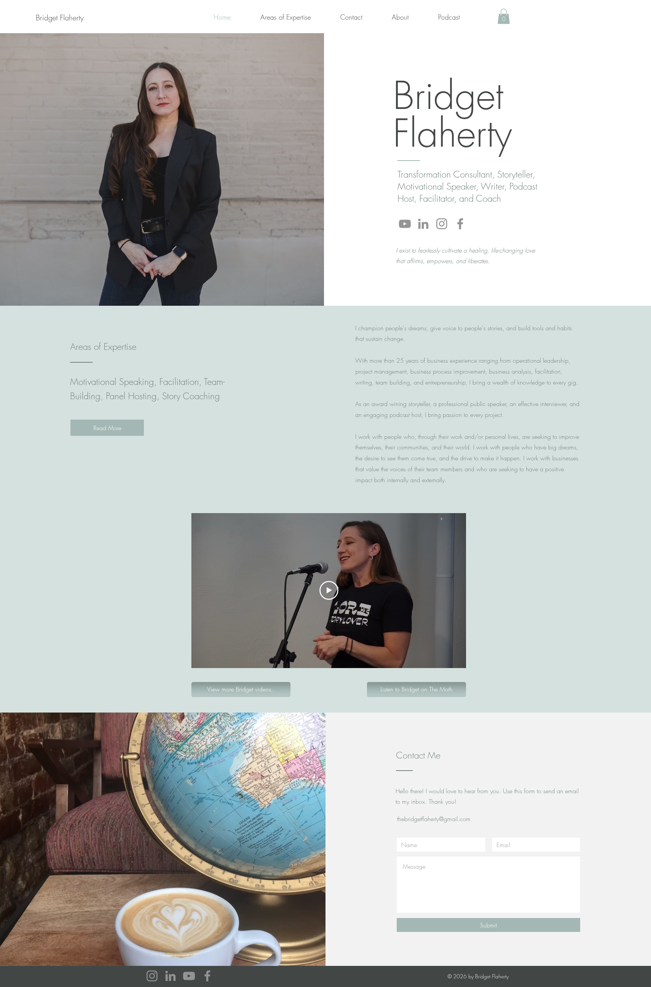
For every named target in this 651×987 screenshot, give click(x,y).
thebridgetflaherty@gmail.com (434, 819)
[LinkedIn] (423, 223)
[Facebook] (460, 223)
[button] (503, 16)
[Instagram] (441, 223)
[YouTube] (404, 223)
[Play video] (328, 590)
